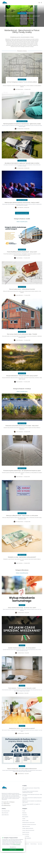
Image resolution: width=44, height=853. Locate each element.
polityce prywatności (16, 844)
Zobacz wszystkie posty (22, 221)
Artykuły (24, 785)
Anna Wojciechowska (5, 810)
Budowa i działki (22, 249)
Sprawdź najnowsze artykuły (22, 213)
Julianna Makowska (5, 814)
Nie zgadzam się (13, 847)
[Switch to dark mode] (39, 3)
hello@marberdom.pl (6, 805)
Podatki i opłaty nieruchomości (27, 828)
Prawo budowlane (22, 13)
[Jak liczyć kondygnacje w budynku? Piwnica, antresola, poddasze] (22, 68)
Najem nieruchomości (26, 826)
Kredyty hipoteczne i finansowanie (28, 822)
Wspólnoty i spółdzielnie (22, 121)
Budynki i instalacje (22, 79)
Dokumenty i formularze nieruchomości (29, 824)
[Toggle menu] (41, 2)
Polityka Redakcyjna (33, 843)
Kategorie (24, 808)
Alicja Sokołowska (5, 812)
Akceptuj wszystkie (13, 849)
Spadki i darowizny (25, 832)
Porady (23, 810)
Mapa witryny (40, 843)
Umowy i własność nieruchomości (28, 830)
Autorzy (4, 808)
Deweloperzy (24, 814)
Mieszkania (22, 605)
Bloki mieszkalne (25, 816)
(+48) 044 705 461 (6, 803)
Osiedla (23, 818)
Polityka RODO (26, 843)
